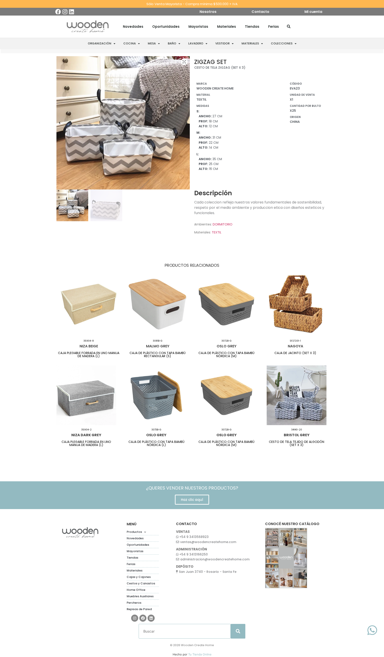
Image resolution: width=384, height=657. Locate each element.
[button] (59, 123)
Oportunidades (166, 26)
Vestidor (222, 43)
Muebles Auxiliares (140, 596)
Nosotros (208, 12)
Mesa (152, 43)
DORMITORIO (222, 224)
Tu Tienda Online (200, 654)
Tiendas (252, 26)
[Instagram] (65, 11)
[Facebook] (58, 11)
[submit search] (238, 631)
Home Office (136, 590)
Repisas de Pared (139, 609)
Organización (99, 43)
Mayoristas (198, 26)
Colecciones (281, 43)
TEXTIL (216, 232)
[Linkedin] (71, 11)
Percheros (134, 603)
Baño (172, 43)
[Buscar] (288, 26)
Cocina (129, 43)
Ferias (273, 26)
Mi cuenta (313, 12)
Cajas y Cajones (139, 577)
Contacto (260, 12)
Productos (134, 532)
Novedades (133, 26)
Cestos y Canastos (141, 583)
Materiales (226, 26)
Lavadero (195, 43)
